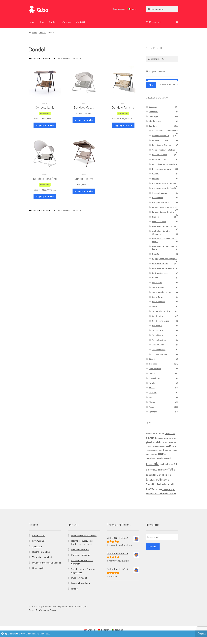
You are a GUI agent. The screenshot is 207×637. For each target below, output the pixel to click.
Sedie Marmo (157, 297)
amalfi (155, 433)
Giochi (152, 359)
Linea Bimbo (154, 378)
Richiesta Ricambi (80, 549)
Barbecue (153, 107)
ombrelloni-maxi (151, 454)
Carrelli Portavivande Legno (164, 150)
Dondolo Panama (162, 438)
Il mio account (118, 9)
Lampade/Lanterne (160, 202)
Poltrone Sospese (160, 273)
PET (150, 397)
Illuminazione (155, 368)
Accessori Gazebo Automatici (165, 130)
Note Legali (38, 568)
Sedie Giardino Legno (161, 292)
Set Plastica (157, 330)
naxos (148, 450)
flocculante (173, 438)
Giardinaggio (155, 121)
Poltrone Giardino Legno (163, 268)
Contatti (80, 22)
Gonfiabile (153, 364)
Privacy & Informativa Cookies (46, 562)
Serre (154, 306)
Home (31, 22)
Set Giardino (157, 316)
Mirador (166, 446)
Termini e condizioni (42, 557)
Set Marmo (157, 325)
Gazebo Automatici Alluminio (165, 183)
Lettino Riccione (157, 446)
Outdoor (152, 392)
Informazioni (38, 535)
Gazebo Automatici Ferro (163, 188)
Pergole (155, 254)
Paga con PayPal (79, 577)
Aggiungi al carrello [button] (45, 125)
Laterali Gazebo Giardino (163, 212)
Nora (153, 450)
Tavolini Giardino (159, 354)
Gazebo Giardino (159, 193)
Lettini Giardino (159, 221)
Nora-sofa (158, 450)
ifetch (167, 442)
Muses (172, 446)
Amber (161, 433)
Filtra (151, 85)
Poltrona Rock (165, 458)
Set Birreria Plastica (161, 311)
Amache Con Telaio (160, 140)
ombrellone (173, 450)
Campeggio (154, 116)
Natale (152, 383)
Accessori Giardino (160, 135)
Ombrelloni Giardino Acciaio (164, 226)
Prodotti (53, 22)
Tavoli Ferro (157, 335)
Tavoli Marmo (158, 344)
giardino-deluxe (155, 442)
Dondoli (155, 173)
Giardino (42, 32)
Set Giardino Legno (160, 321)
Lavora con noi (39, 540)
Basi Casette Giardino (161, 145)
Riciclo (74, 588)
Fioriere (155, 178)
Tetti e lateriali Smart (165, 493)
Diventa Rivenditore (80, 583)
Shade (171, 464)
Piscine (152, 402)
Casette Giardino (159, 154)
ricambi (152, 463)
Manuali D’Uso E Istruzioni (83, 535)
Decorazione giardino (161, 169)
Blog (41, 22)
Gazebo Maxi (157, 197)
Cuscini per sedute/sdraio (163, 164)
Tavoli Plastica (158, 349)
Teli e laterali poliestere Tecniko (158, 479)
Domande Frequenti (80, 554)
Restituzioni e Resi (41, 551)
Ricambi (152, 407)
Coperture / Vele (159, 159)
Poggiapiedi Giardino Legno (164, 258)
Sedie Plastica (158, 301)
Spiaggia (153, 411)
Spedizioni (37, 546)
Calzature (153, 111)
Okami (165, 450)
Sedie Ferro (157, 282)
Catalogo (66, 22)
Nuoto (151, 387)
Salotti (155, 277)
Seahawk (164, 464)
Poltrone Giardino (160, 263)
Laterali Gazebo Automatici (164, 207)
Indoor (152, 373)
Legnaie (155, 217)
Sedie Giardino (158, 287)
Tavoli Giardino (159, 340)
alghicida (149, 433)
